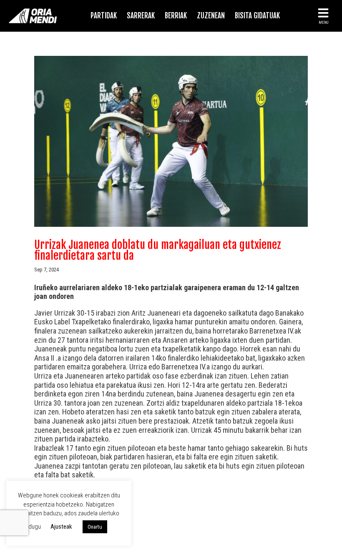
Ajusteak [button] (61, 526)
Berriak (176, 15)
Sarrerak (141, 15)
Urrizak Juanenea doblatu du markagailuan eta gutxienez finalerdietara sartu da (157, 250)
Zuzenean (211, 15)
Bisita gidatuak (257, 15)
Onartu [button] (95, 527)
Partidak (104, 15)
